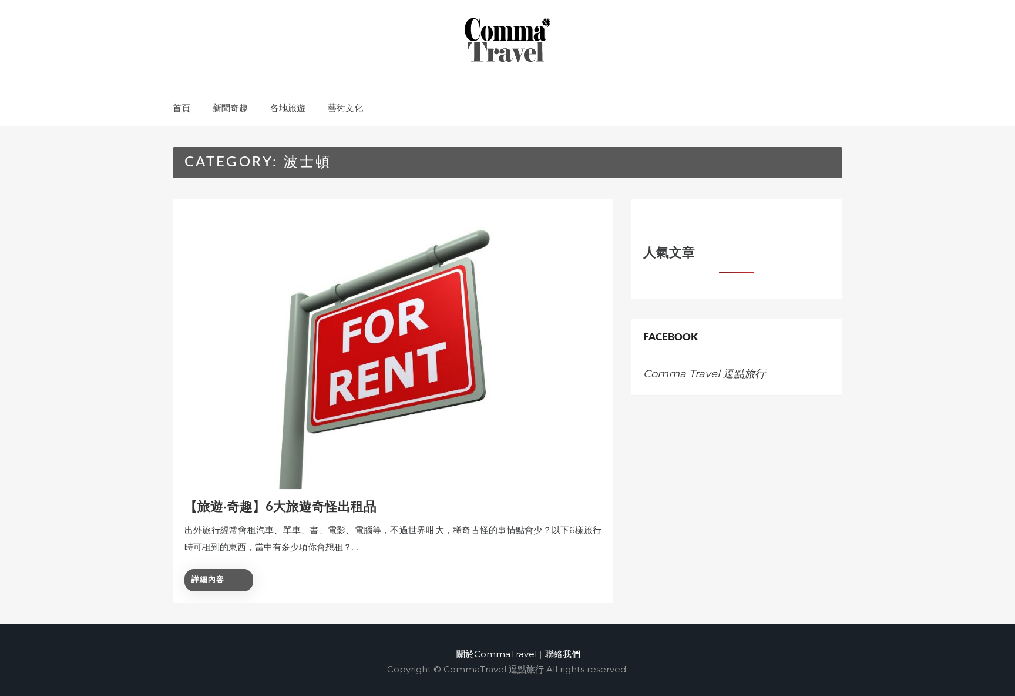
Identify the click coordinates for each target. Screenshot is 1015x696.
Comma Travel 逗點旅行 (704, 373)
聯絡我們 (562, 654)
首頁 (181, 107)
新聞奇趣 (230, 107)
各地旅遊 (287, 107)
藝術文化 (345, 107)
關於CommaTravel (496, 654)
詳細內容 (207, 580)
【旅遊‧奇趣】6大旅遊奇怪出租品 (280, 506)
